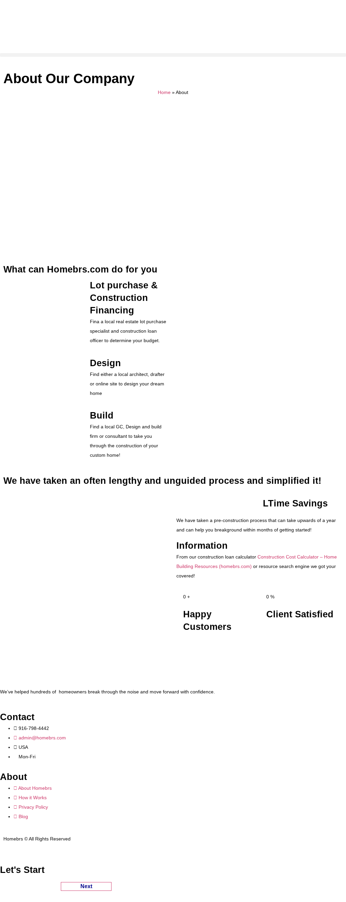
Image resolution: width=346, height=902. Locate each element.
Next (86, 886)
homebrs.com (235, 566)
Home (164, 92)
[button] (173, 55)
